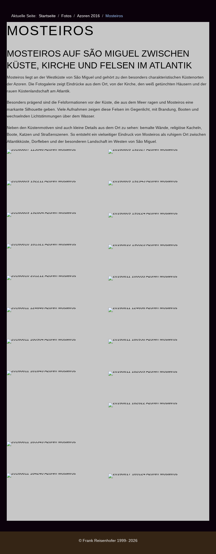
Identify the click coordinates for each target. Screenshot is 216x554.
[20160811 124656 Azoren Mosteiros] (158, 323)
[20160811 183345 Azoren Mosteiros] (57, 457)
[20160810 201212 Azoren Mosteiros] (57, 290)
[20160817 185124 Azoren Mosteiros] (158, 489)
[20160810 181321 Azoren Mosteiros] (57, 259)
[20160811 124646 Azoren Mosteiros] (57, 323)
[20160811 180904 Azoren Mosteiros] (57, 354)
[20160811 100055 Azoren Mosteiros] (158, 291)
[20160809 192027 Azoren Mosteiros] (158, 164)
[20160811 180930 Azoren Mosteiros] (158, 354)
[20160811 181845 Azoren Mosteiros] (57, 406)
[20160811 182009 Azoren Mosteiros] (158, 386)
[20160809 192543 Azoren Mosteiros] (158, 196)
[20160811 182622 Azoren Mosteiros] (158, 438)
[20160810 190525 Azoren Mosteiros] (158, 259)
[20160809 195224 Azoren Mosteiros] (158, 228)
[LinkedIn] (22, 546)
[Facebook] (9, 546)
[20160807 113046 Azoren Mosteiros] (57, 164)
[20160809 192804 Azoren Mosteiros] (57, 227)
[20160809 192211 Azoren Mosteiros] (57, 196)
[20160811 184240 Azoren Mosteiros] (57, 488)
